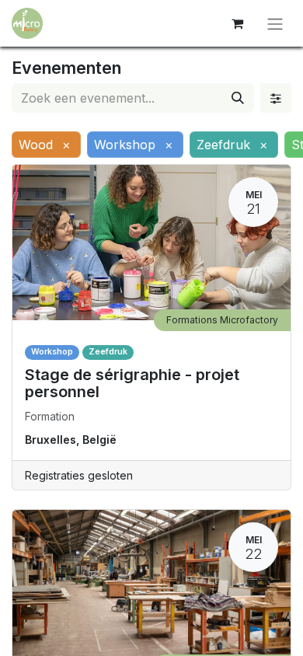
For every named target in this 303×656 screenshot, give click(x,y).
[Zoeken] (237, 98)
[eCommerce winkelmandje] (236, 23)
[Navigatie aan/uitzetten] (275, 23)
